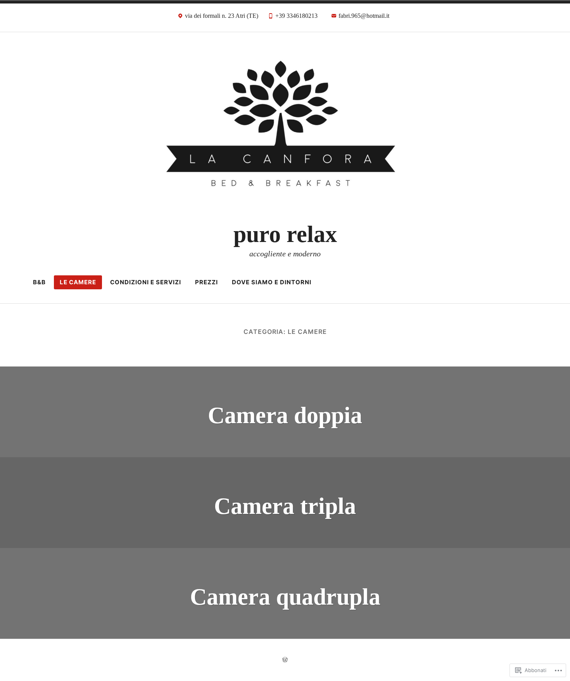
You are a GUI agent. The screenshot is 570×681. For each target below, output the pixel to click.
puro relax (285, 234)
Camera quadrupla (285, 597)
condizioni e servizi (145, 282)
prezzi (206, 282)
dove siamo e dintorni (271, 282)
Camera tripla (285, 506)
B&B (39, 282)
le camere (78, 282)
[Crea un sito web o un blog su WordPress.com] (285, 660)
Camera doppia (285, 415)
